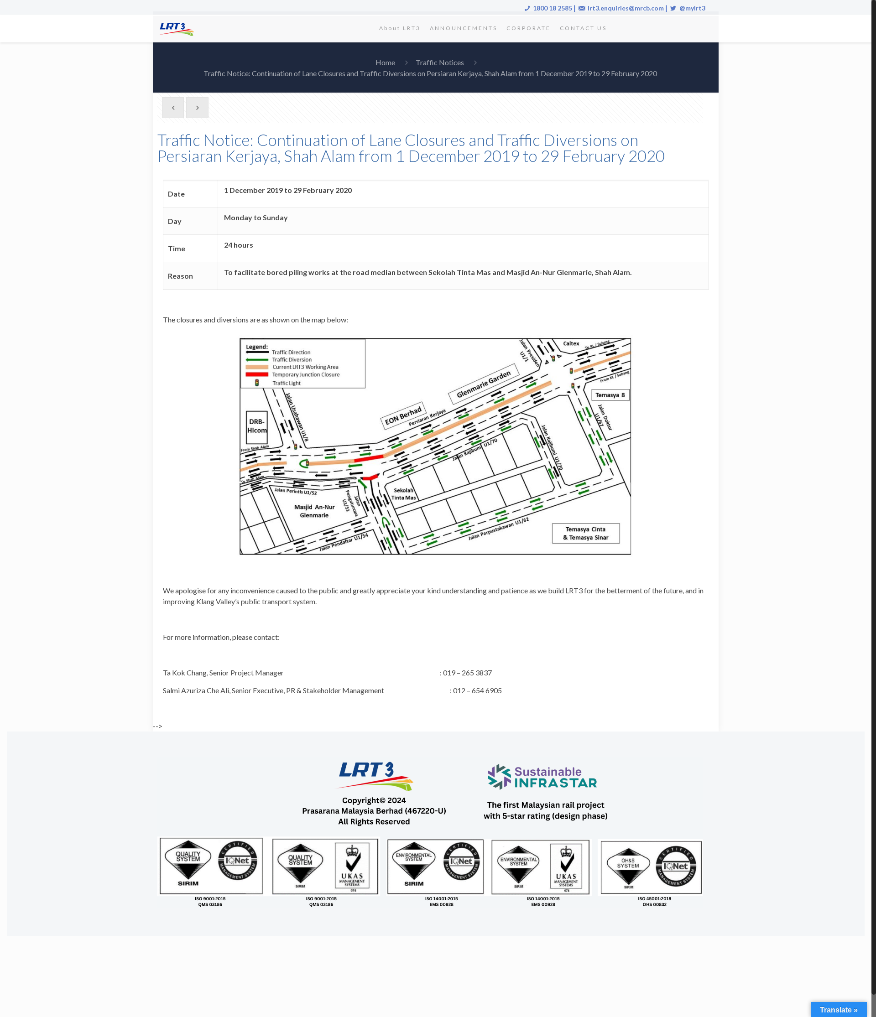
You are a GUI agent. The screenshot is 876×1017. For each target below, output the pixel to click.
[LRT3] (178, 28)
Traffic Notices (440, 62)
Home (385, 62)
